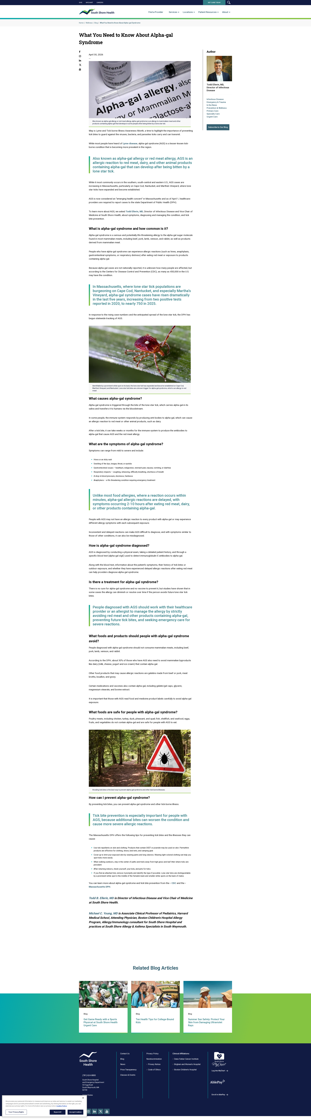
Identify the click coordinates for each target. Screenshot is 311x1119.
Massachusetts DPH (99, 886)
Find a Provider (155, 12)
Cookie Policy (61, 1106)
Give (80, 2)
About (225, 12)
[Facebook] (79, 52)
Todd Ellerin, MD (134, 211)
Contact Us (125, 1053)
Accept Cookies (75, 1112)
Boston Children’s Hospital (185, 1069)
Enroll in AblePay (218, 1095)
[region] (44, 1106)
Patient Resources (207, 12)
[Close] (83, 1098)
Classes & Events (127, 1075)
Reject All (57, 1112)
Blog (96, 23)
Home (81, 23)
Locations (188, 12)
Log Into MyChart (218, 1071)
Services (173, 12)
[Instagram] (80, 56)
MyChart (89, 2)
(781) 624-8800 (89, 1075)
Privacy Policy (152, 1053)
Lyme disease (130, 143)
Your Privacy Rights (16, 1112)
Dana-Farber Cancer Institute (186, 1059)
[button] (228, 2)
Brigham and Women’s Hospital (187, 1064)
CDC (174, 883)
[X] (80, 65)
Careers (100, 2)
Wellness (89, 23)
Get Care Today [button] (214, 2)
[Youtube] (80, 69)
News (122, 1064)
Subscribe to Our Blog (218, 127)
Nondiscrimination (154, 1059)
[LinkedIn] (80, 60)
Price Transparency (128, 1069)
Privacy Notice (154, 1064)
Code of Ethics (154, 1069)
